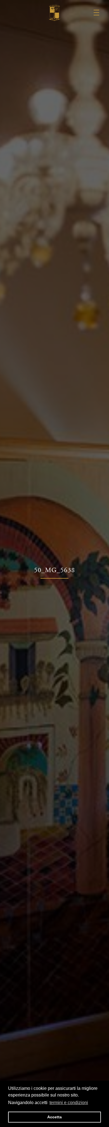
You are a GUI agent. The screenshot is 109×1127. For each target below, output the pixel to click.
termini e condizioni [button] (68, 1102)
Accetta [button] (54, 1117)
